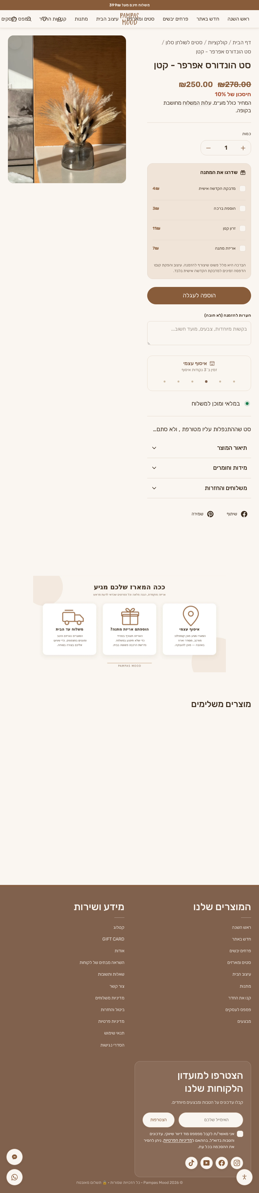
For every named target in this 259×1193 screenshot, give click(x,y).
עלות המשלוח (197, 103)
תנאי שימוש (114, 1033)
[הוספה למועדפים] (205, 736)
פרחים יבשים (175, 19)
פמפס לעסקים (238, 1009)
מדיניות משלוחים (109, 998)
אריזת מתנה (194, 248)
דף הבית (241, 42)
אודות (119, 951)
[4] (192, 381)
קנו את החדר (239, 998)
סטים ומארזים (140, 19)
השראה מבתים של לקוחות (102, 962)
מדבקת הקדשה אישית (194, 188)
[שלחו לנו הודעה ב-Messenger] (14, 1157)
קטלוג (118, 927)
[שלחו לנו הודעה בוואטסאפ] (14, 1177)
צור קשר (117, 986)
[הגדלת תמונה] (15, 42)
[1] (234, 381)
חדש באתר (207, 19)
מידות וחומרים (230, 467)
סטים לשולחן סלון (184, 42)
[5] (178, 381)
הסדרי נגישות (112, 1045)
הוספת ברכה (194, 208)
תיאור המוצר (232, 447)
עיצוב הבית (107, 19)
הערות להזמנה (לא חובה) (227, 315)
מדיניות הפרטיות (177, 1140)
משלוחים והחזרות (226, 488)
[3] (206, 381)
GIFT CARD (113, 939)
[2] (220, 381)
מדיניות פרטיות (111, 1021)
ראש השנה (238, 19)
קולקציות (217, 42)
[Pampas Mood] (129, 19)
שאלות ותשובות (111, 974)
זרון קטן (194, 228)
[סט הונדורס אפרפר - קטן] (223, 767)
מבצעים (244, 1021)
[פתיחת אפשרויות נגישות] (244, 1177)
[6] (165, 381)
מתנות (81, 19)
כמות (246, 133)
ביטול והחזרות (112, 1009)
